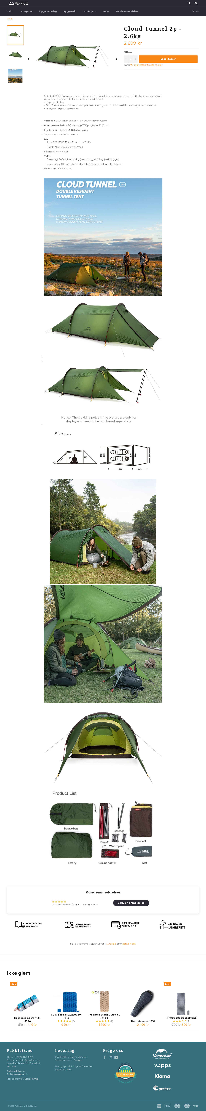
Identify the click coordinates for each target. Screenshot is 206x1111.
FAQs (106, 11)
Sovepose (26, 11)
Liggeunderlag (48, 11)
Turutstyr (88, 11)
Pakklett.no (20, 1106)
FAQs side (110, 943)
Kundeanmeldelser (127, 11)
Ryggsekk (69, 11)
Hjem (10, 19)
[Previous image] (28, 59)
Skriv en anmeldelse (131, 902)
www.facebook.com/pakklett (23, 1063)
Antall (128, 52)
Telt (9, 11)
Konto (196, 11)
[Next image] (116, 59)
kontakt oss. (129, 943)
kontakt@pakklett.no (28, 1060)
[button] (64, 1021)
